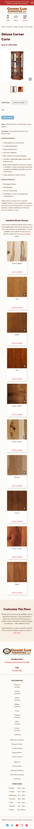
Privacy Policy (27, 820)
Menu (16, 20)
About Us (17, 762)
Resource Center (17, 744)
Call (8, 20)
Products (9, 27)
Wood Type (6, 102)
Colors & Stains (25, 234)
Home (3, 27)
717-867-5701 (17, 670)
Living (15, 27)
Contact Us (17, 779)
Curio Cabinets (29, 27)
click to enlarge (17, 272)
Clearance (17, 735)
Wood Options (17, 752)
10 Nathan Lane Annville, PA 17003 (17, 662)
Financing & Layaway (17, 774)
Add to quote (7, 117)
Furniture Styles (17, 748)
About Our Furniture (17, 740)
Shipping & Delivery (17, 770)
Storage (21, 27)
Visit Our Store (17, 766)
